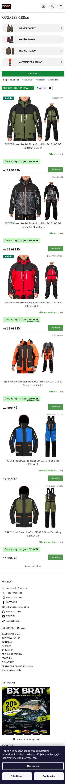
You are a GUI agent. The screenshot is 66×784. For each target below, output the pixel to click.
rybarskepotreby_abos (17, 607)
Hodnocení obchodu (11, 670)
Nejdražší (40, 79)
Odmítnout (17, 776)
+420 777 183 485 (14, 593)
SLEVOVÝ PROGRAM (11, 634)
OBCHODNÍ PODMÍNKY (12, 654)
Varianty (55, 169)
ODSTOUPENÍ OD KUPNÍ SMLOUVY (17, 666)
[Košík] (43, 6)
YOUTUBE (11, 616)
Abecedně (53, 79)
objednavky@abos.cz (16, 588)
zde (34, 758)
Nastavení (33, 766)
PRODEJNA (7, 658)
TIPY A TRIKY (8, 662)
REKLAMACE (7, 650)
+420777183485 (13, 611)
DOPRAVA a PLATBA (11, 638)
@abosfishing (13, 621)
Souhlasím (49, 776)
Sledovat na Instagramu (28, 739)
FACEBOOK (11, 602)
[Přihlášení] (52, 6)
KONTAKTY (7, 642)
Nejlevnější (27, 79)
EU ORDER (6, 646)
